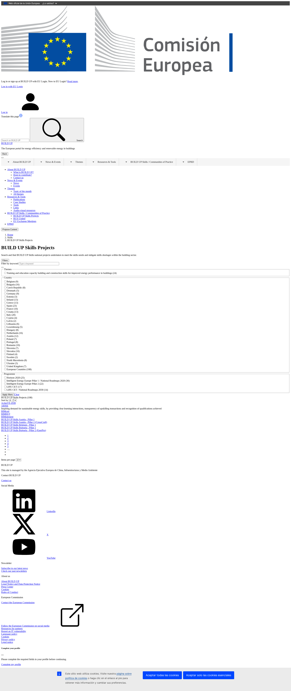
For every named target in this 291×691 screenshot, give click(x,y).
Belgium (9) (12, 281)
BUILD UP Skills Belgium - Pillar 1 (18, 425)
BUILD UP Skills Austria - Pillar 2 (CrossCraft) (24, 422)
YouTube (51, 558)
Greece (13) (12, 302)
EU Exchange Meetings (24, 221)
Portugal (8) (12, 342)
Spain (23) (12, 305)
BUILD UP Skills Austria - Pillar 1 (18, 419)
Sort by (4, 400)
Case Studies (19, 202)
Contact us (18, 177)
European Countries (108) (19, 369)
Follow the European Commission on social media (25, 626)
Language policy (9, 634)
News (16, 183)
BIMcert (5, 411)
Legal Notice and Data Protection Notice (20, 584)
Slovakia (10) (13, 351)
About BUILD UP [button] (19, 163)
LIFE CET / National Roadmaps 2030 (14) (27, 389)
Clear (16, 394)
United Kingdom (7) (16, 366)
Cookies (5, 589)
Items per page (8, 459)
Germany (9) (13, 293)
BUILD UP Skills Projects (26, 216)
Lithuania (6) (13, 324)
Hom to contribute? (22, 175)
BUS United (19, 218)
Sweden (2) (12, 357)
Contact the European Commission (18, 602)
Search (80, 140)
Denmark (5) (13, 290)
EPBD (10, 224)
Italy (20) (11, 315)
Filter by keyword (9, 263)
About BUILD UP (10, 581)
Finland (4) (12, 354)
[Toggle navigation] (2, 157)
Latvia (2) (11, 321)
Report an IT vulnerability (13, 631)
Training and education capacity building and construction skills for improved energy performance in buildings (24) (62, 273)
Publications (19, 199)
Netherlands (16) (15, 333)
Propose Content (9, 229)
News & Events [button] (51, 163)
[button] (21, 115)
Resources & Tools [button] (104, 163)
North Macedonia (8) (17, 360)
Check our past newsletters (14, 571)
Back (4, 154)
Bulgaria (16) (13, 284)
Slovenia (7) (12, 348)
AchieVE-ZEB (8, 403)
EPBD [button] (188, 163)
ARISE (4, 406)
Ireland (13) (12, 299)
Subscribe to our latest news (14, 568)
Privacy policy (8, 639)
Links (16, 207)
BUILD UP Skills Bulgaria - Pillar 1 (18, 427)
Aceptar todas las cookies (162, 675)
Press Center (7, 586)
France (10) (12, 308)
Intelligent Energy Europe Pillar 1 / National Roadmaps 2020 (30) (38, 380)
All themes (18, 194)
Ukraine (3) (12, 363)
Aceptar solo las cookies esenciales (208, 675)
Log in (4, 112)
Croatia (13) (12, 312)
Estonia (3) (12, 296)
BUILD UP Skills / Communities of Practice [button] (149, 163)
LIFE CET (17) (14, 386)
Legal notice (7, 642)
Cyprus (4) (12, 318)
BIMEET (5, 414)
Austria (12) (12, 336)
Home (10, 234)
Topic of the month (22, 191)
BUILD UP (7, 143)
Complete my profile (11, 664)
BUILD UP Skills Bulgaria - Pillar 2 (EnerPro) (23, 430)
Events (16, 186)
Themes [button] (77, 163)
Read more (72, 81)
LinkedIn (51, 511)
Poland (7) (12, 339)
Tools (16, 205)
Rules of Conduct (9, 592)
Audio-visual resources (24, 210)
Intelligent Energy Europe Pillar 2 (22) (25, 383)
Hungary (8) (12, 330)
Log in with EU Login (12, 86)
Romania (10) (13, 345)
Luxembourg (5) (14, 327)
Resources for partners (12, 628)
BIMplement (7, 416)
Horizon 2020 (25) (16, 377)
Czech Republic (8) (16, 287)
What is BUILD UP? (23, 172)
